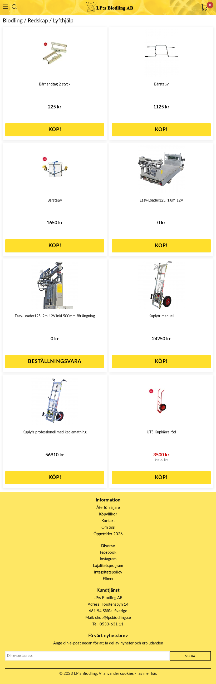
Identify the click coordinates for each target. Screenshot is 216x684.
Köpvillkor (108, 514)
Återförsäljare (108, 508)
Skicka (190, 656)
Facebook (108, 552)
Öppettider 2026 (108, 534)
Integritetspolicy (108, 572)
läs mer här (147, 674)
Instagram (108, 559)
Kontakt (108, 521)
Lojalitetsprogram (108, 566)
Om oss (108, 527)
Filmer (108, 579)
